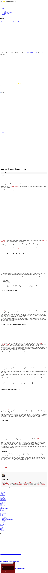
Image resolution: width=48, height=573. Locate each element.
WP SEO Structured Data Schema (7, 409)
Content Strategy (2, 495)
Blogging (1, 493)
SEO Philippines (4, 10)
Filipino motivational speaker (11, 482)
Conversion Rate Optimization (6, 517)
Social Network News (3, 527)
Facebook (43, 483)
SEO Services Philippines (7, 11)
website (26, 382)
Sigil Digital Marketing (22, 484)
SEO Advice (2, 510)
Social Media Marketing (3, 526)
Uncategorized (2, 530)
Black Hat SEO (2, 492)
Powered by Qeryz (5, 571)
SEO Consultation (2, 511)
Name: (1, 85)
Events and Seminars (3, 500)
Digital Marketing (2, 497)
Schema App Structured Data (6, 310)
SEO (0, 509)
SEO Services (16, 483)
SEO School (2, 515)
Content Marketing (4, 516)
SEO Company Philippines (8, 12)
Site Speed (3, 522)
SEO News (1, 514)
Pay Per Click (2, 507)
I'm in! (7, 5)
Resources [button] (3, 14)
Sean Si (1, 52)
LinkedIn (3, 484)
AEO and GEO (2, 491)
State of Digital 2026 (5, 9)
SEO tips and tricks (3, 524)
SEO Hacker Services (5, 16)
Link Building (4, 520)
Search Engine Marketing (4, 508)
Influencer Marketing (3, 501)
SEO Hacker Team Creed (5, 13)
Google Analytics (4, 518)
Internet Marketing (2, 502)
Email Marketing (2, 498)
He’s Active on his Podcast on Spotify (31, 52)
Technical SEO (2, 529)
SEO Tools (1, 525)
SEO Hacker (2, 512)
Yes (3, 567)
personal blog (41, 52)
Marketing (1, 504)
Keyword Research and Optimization (7, 519)
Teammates (1, 528)
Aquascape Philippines (40, 484)
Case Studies (2, 494)
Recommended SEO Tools (8, 15)
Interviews (1, 503)
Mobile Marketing (2, 505)
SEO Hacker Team (3, 513)
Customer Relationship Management (5, 496)
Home (3, 8)
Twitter (8, 484)
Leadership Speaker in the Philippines (26, 482)
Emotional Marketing (3, 499)
